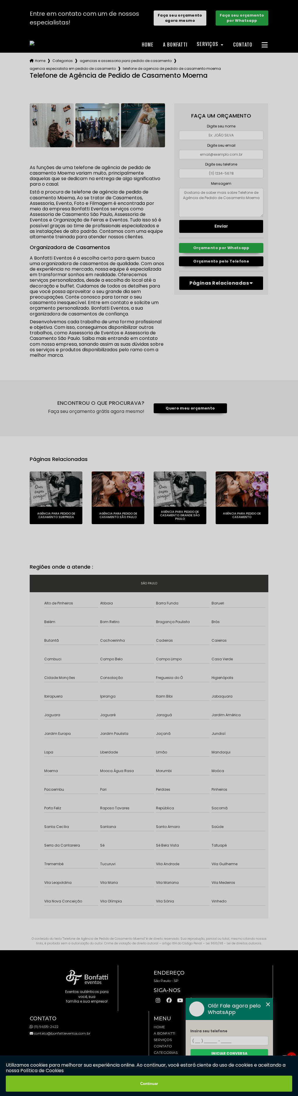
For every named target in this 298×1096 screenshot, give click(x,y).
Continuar (149, 1083)
